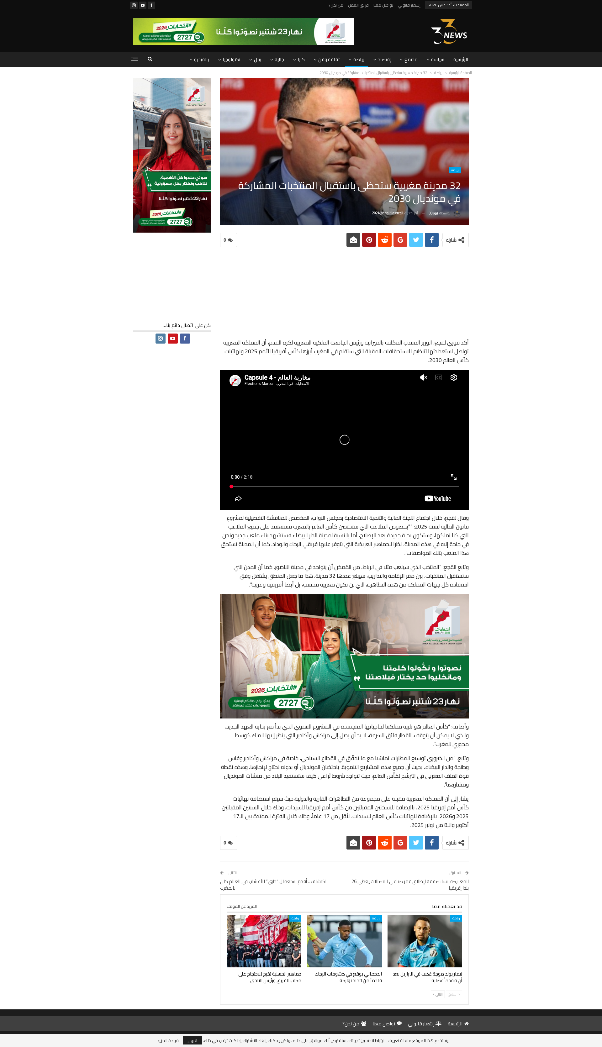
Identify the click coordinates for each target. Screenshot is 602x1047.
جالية (279, 59)
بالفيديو (201, 59)
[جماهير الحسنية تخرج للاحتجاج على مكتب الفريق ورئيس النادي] (264, 941)
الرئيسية (460, 59)
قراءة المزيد (168, 1040)
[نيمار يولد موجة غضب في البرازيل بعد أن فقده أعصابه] (425, 941)
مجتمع (411, 59)
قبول (192, 1040)
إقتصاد (384, 59)
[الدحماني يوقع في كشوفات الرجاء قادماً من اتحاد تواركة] (344, 941)
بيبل (257, 59)
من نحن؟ (336, 5)
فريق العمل (358, 5)
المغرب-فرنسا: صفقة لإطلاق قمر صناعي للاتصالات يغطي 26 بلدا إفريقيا (410, 884)
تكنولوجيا (231, 59)
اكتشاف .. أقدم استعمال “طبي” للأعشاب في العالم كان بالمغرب (273, 884)
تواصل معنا (383, 5)
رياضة (358, 59)
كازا (301, 59)
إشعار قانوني (409, 5)
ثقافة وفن (329, 59)
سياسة (437, 59)
